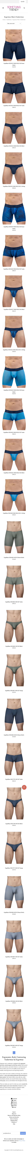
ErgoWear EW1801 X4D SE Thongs (14, 690)
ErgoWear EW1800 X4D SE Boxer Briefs (14, 735)
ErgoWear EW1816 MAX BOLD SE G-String (14, 349)
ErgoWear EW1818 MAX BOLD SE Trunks (14, 269)
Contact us (14, 1122)
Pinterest (14, 1102)
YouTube (15, 1105)
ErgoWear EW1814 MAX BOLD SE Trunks (14, 105)
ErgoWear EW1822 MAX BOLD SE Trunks (14, 432)
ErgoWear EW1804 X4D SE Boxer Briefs (14, 557)
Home (4, 19)
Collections (9, 19)
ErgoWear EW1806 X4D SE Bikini (14, 1001)
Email (14, 1107)
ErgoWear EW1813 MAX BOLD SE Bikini (14, 146)
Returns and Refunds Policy (14, 1115)
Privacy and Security (14, 1117)
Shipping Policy (14, 1120)
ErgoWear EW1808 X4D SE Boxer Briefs (14, 912)
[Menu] (3, 8)
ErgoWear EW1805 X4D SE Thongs (14, 1045)
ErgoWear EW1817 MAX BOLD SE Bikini (14, 309)
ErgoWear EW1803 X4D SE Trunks (14, 602)
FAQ (14, 1124)
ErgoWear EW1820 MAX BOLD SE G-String (14, 513)
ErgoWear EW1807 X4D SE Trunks (14, 956)
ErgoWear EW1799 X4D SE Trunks (14, 779)
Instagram (14, 1103)
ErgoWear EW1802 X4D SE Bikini (14, 646)
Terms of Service (14, 1119)
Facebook (14, 1098)
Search (14, 1112)
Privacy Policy (22, 1140)
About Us (14, 1113)
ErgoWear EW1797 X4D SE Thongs (14, 868)
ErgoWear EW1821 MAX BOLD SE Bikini (14, 472)
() (22, 1)
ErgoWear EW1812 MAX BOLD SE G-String (14, 186)
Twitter (14, 1100)
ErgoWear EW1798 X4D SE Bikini (14, 823)
